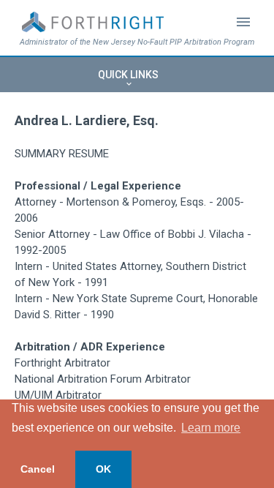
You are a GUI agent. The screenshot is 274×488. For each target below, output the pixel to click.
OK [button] (103, 469)
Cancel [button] (37, 469)
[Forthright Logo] (93, 22)
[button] (137, 74)
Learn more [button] (210, 427)
